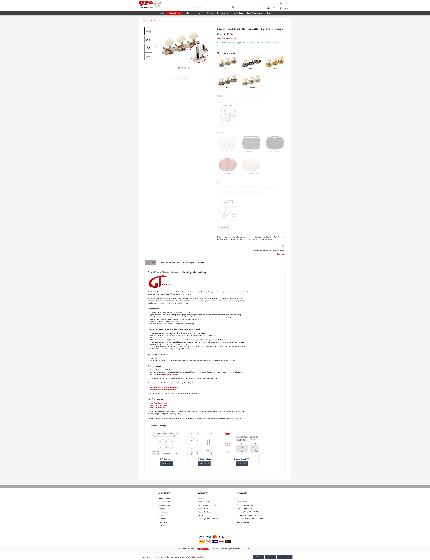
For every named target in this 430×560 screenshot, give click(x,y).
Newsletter (162, 515)
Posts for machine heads (207, 505)
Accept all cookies (285, 557)
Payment (161, 508)
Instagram (162, 522)
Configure (271, 557)
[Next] (211, 45)
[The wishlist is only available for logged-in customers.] (274, 8)
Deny (258, 557)
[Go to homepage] (150, 4)
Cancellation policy (244, 508)
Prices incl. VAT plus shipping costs (226, 38)
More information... (196, 557)
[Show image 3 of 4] (185, 68)
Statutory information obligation (250, 518)
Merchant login (164, 498)
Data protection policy (245, 505)
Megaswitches (203, 508)
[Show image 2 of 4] (182, 68)
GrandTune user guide (157, 407)
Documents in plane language (248, 515)
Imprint (240, 498)
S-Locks (201, 515)
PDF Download (166, 464)
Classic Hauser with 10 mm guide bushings (164, 387)
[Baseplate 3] (227, 115)
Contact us (162, 512)
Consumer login (164, 502)
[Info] (268, 8)
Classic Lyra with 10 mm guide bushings (163, 390)
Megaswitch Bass (204, 512)
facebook (162, 518)
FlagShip (201, 498)
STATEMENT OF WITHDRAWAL (248, 512)
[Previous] (156, 45)
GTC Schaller (242, 502)
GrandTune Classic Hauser (159, 403)
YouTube (161, 525)
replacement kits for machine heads (166, 374)
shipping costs (203, 549)
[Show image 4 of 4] (188, 68)
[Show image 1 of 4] (179, 68)
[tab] (150, 262)
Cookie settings (243, 522)
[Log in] (263, 8)
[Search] (232, 7)
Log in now (281, 254)
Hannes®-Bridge (204, 502)
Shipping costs (164, 505)
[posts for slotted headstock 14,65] (227, 208)
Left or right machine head (208, 518)
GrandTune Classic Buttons (159, 405)
